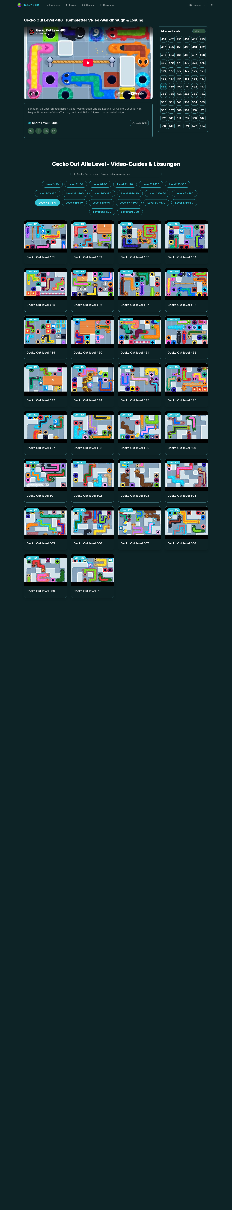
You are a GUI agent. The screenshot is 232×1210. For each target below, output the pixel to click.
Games (90, 5)
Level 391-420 (130, 193)
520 (179, 126)
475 (202, 62)
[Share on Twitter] (31, 131)
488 (163, 86)
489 (171, 86)
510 (194, 110)
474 (194, 62)
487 (202, 78)
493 (202, 86)
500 (163, 102)
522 (194, 126)
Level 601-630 (156, 202)
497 (186, 94)
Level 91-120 (125, 184)
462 (202, 47)
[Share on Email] (54, 131)
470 (171, 62)
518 (163, 126)
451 (163, 39)
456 (202, 39)
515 (187, 118)
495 (171, 94)
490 (179, 86)
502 (179, 102)
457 (163, 47)
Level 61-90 (100, 184)
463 (163, 55)
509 (186, 110)
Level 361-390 (102, 193)
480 (194, 70)
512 (163, 118)
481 (202, 70)
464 (171, 55)
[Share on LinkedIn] (46, 131)
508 (179, 110)
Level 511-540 (74, 202)
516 (194, 118)
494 (163, 94)
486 (194, 78)
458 (171, 47)
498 (194, 94)
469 (163, 62)
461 (194, 47)
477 (171, 70)
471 (179, 62)
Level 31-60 (75, 184)
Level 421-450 (157, 193)
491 (187, 86)
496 (179, 94)
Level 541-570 (101, 202)
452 (171, 39)
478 (179, 70)
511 (202, 110)
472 (186, 62)
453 (179, 39)
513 (171, 118)
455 (194, 39)
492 (194, 86)
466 (186, 55)
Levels (73, 5)
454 (186, 39)
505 (202, 102)
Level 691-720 (130, 211)
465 (179, 55)
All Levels (198, 31)
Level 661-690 (102, 211)
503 (186, 102)
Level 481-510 (47, 202)
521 (187, 126)
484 (179, 78)
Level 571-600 (129, 202)
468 (202, 55)
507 (171, 110)
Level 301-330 (47, 193)
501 (171, 102)
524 (202, 126)
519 (171, 126)
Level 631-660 (184, 202)
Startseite (54, 5)
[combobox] (197, 5)
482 (163, 78)
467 (194, 55)
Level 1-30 (52, 184)
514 (179, 118)
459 (179, 47)
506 (163, 110)
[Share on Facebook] (38, 131)
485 (186, 78)
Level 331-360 (75, 193)
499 (202, 94)
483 (171, 78)
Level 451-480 (184, 193)
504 (194, 102)
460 (186, 47)
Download (108, 5)
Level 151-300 (177, 184)
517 (202, 118)
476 (163, 70)
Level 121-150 (151, 184)
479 (186, 70)
